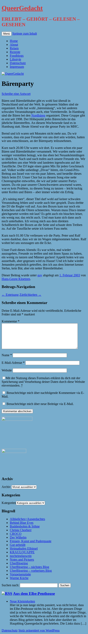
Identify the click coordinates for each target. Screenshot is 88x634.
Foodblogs (17, 55)
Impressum (17, 66)
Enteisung (10, 294)
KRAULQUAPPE (22, 552)
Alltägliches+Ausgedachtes (27, 519)
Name (7, 355)
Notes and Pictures (22, 559)
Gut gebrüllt (17, 545)
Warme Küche (19, 578)
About (14, 44)
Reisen (14, 48)
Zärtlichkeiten (30, 294)
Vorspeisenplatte (20, 574)
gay (39, 275)
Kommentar (10, 321)
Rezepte (15, 52)
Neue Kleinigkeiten (22, 601)
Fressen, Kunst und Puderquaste (30, 541)
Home (14, 41)
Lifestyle (15, 59)
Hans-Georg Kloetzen (16, 279)
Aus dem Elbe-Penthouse (34, 593)
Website (7, 370)
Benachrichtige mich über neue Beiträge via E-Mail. (40, 404)
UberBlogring (19, 563)
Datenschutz (18, 63)
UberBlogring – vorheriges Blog (31, 570)
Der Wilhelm (18, 537)
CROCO (15, 533)
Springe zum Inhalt (24, 33)
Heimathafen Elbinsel (24, 548)
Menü (6, 33)
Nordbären (38, 115)
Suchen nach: (10, 585)
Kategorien (9, 503)
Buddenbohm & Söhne (25, 526)
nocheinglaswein (21, 556)
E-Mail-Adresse (13, 362)
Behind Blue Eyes (21, 522)
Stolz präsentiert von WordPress (39, 630)
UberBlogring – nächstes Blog (29, 567)
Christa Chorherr (21, 530)
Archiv (6, 487)
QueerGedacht (22, 8)
